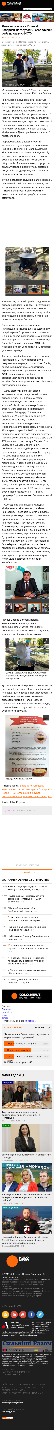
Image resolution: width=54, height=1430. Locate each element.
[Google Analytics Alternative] (7, 1418)
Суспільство (9, 810)
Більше (39, 1027)
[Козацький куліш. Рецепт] (27, 775)
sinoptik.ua (30, 1020)
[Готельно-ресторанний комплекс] (27, 17)
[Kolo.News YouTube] (27, 996)
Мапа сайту (8, 1369)
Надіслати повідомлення (16, 1372)
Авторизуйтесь (27, 872)
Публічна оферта (11, 1374)
